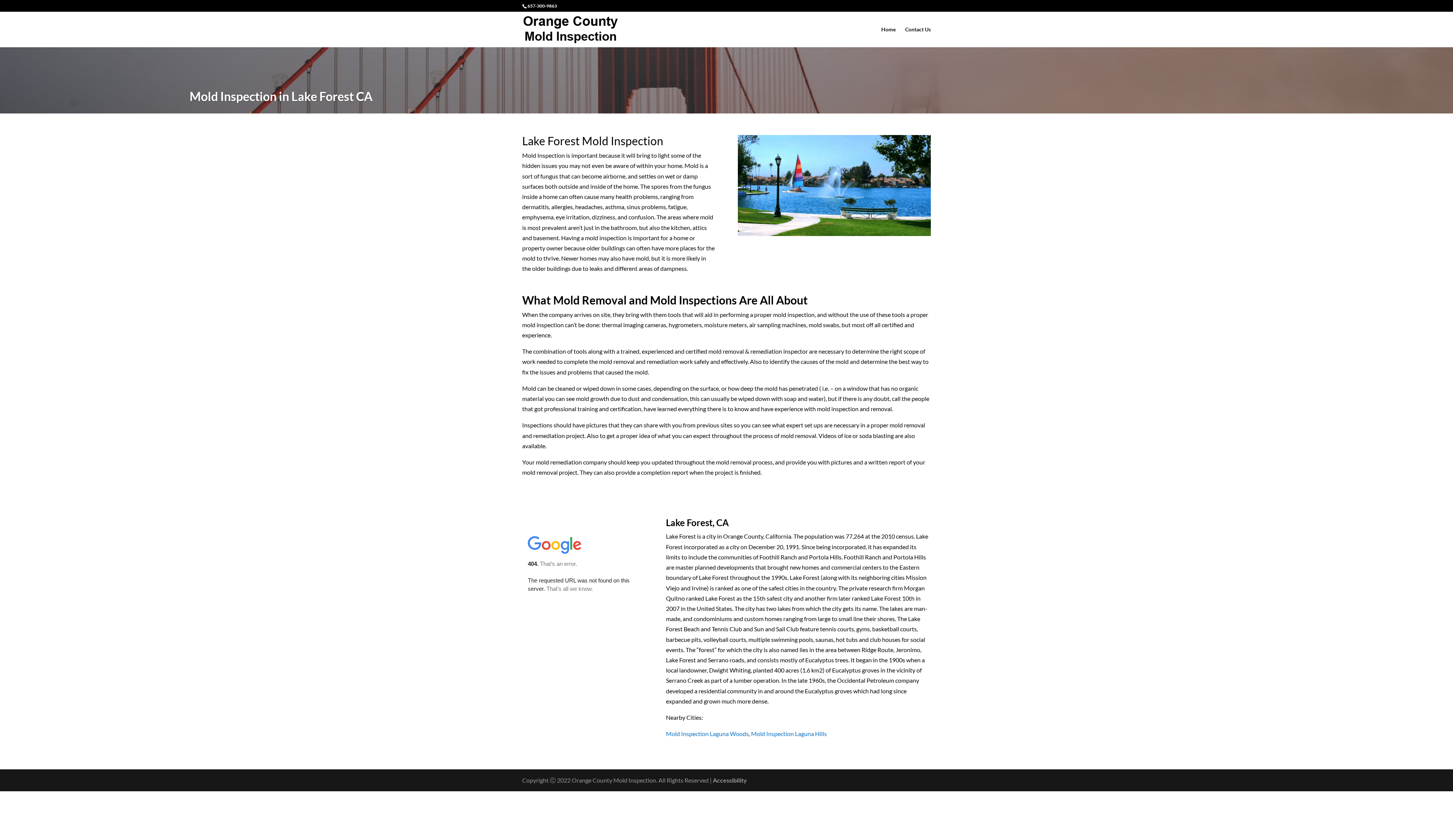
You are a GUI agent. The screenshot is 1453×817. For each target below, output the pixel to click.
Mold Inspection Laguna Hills (789, 733)
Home (888, 30)
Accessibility (730, 780)
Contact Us (918, 30)
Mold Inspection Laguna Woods (707, 733)
